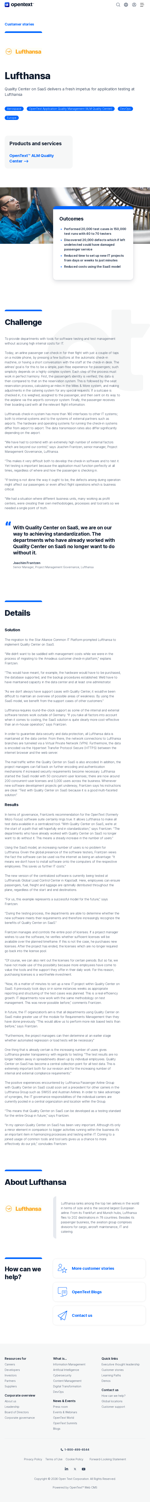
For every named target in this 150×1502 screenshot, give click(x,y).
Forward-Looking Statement (108, 1459)
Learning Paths (111, 1375)
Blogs (56, 1428)
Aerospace (14, 108)
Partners (10, 1380)
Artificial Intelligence (66, 1369)
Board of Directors (17, 1412)
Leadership (12, 1406)
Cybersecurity (62, 1375)
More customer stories (93, 1268)
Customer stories (113, 1369)
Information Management (69, 1364)
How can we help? (114, 1395)
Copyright (40, 1478)
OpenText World (63, 1417)
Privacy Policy (33, 1459)
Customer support (113, 1406)
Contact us (82, 1315)
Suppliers (11, 1386)
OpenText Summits (65, 1423)
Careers (10, 1364)
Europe (11, 117)
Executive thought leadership (121, 1364)
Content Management (67, 1380)
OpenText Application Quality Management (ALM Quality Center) (70, 108)
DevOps (125, 108)
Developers (12, 1369)
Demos (106, 1380)
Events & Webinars (65, 1412)
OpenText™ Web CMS (83, 1487)
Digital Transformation (67, 1386)
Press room (60, 1406)
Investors (11, 1375)
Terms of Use (53, 1459)
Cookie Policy (74, 1459)
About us (10, 1401)
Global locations (112, 1401)
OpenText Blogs (87, 1292)
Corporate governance (20, 1417)
